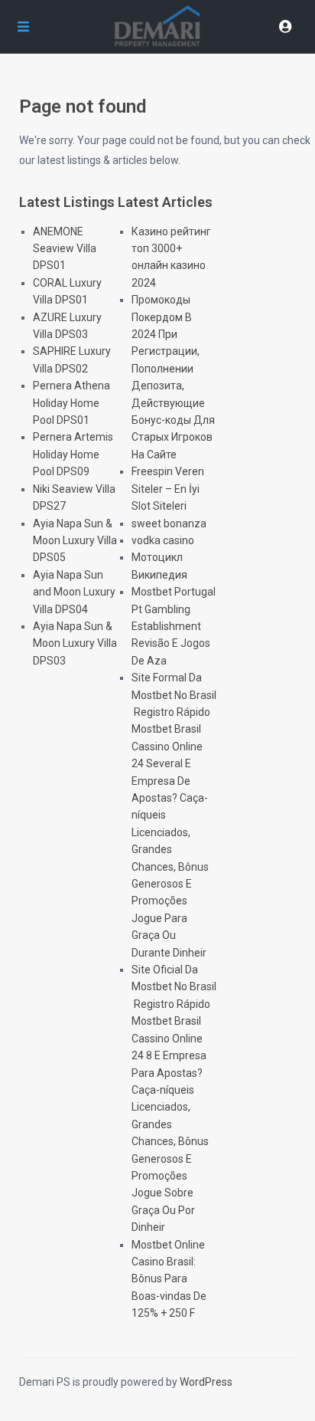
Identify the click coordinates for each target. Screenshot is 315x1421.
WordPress (206, 1382)
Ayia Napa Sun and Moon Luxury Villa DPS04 (74, 592)
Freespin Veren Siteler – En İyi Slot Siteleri (168, 488)
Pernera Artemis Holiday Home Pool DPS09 (73, 454)
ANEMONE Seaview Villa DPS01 (64, 248)
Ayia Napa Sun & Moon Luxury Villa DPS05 (75, 540)
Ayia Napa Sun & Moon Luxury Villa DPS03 (75, 643)
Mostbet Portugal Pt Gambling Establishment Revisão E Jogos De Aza (174, 626)
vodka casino (163, 540)
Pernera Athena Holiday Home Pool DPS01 (71, 402)
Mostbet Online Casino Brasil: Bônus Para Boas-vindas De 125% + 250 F (169, 1279)
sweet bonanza (169, 523)
